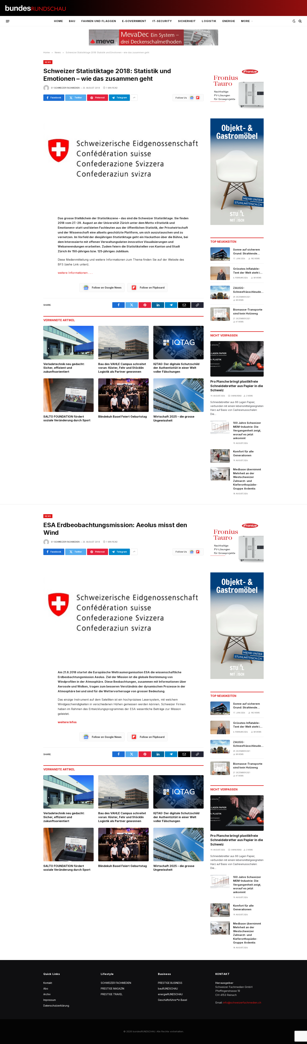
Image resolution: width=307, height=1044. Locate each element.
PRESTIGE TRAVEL (111, 994)
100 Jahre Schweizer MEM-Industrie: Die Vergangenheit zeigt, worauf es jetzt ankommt (247, 430)
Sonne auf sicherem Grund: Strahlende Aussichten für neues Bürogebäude (247, 251)
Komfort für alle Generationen (243, 453)
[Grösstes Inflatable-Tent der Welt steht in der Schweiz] (220, 273)
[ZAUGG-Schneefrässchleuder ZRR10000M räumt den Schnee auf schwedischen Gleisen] (220, 292)
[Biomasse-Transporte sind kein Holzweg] (220, 314)
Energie (228, 21)
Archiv (47, 994)
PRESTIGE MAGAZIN (112, 988)
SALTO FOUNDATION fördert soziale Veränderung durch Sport (66, 418)
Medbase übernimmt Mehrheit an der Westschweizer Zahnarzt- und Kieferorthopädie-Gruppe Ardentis (247, 479)
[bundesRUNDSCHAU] (35, 8)
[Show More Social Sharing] (134, 97)
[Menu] (7, 21)
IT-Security (162, 21)
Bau (72, 21)
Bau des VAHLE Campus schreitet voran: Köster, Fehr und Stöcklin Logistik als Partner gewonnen (122, 368)
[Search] (300, 21)
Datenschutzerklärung (56, 1005)
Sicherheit (187, 21)
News (48, 62)
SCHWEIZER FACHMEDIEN (116, 982)
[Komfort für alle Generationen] (220, 456)
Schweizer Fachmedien (67, 88)
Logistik (209, 21)
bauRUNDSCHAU (168, 988)
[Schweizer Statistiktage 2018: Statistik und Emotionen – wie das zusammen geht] (123, 157)
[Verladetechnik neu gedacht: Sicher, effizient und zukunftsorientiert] (68, 342)
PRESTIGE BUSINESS (170, 982)
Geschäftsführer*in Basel (172, 999)
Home (58, 21)
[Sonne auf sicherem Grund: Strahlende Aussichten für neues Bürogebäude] (220, 254)
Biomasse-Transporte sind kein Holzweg (247, 311)
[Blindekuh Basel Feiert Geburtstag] (123, 395)
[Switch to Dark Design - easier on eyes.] (294, 21)
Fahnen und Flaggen (98, 21)
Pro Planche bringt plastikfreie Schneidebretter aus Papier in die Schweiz (236, 386)
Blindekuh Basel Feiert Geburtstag (122, 416)
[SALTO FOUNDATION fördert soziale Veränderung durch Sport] (68, 395)
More (245, 21)
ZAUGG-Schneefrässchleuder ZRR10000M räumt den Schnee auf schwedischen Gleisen (248, 290)
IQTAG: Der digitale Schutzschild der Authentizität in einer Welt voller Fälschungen (176, 368)
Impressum (49, 999)
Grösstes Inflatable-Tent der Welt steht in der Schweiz (247, 270)
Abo (45, 988)
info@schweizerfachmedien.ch (242, 1002)
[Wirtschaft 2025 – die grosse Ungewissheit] (178, 395)
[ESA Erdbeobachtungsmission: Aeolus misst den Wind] (123, 612)
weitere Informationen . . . (75, 272)
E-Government (134, 21)
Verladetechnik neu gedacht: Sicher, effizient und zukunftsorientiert (64, 368)
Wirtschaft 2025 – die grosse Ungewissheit (173, 418)
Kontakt (47, 982)
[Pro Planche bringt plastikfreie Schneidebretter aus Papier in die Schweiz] (237, 359)
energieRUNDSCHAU (170, 994)
